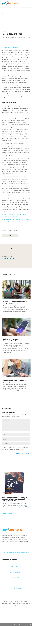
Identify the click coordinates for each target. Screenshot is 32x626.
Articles (4, 31)
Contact (26, 552)
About (14, 552)
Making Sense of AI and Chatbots (15, 380)
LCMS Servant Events (16, 588)
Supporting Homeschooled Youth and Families (15, 302)
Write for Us (20, 552)
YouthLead (16, 577)
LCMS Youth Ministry (10, 37)
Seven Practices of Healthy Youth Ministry (17, 507)
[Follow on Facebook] (23, 547)
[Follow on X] (26, 547)
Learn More (7, 513)
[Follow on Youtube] (29, 547)
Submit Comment (22, 453)
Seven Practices (8, 552)
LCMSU (16, 583)
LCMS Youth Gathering (16, 572)
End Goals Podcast (16, 594)
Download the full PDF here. (10, 47)
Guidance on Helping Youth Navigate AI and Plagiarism (13, 340)
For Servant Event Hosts (10, 235)
